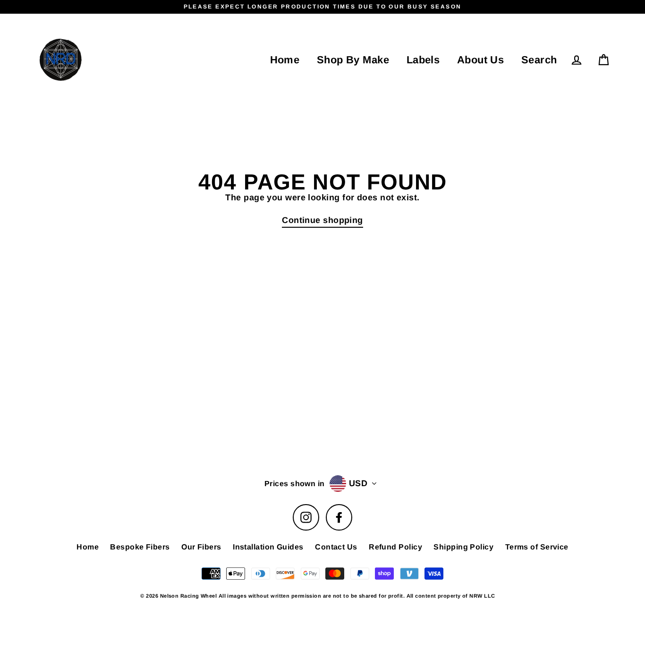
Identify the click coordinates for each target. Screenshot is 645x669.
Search (539, 60)
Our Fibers (201, 547)
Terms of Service (537, 547)
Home (285, 60)
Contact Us (336, 547)
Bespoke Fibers (140, 547)
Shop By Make (353, 60)
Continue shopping (322, 220)
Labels (423, 60)
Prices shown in (294, 484)
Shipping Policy (463, 547)
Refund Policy (395, 547)
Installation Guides (268, 547)
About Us (480, 60)
